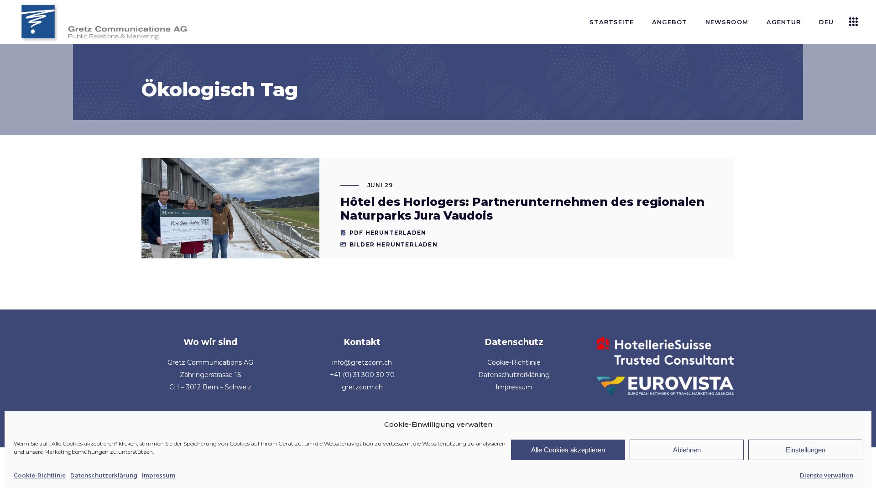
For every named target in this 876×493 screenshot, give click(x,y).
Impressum (158, 475)
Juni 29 (380, 185)
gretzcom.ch (362, 387)
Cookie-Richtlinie (40, 475)
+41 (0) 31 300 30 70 (362, 375)
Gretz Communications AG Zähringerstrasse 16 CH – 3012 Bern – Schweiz (210, 374)
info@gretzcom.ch (362, 362)
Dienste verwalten (826, 475)
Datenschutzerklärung (103, 475)
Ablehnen (687, 450)
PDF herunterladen (387, 232)
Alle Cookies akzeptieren (568, 450)
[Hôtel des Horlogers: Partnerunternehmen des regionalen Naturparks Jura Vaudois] (230, 230)
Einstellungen (805, 450)
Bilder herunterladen (393, 244)
